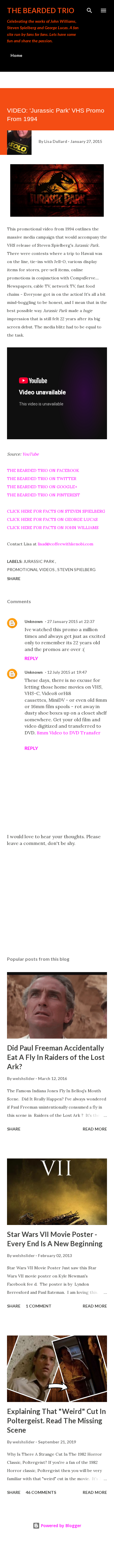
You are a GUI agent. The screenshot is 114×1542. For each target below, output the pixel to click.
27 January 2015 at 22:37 (70, 621)
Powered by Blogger (60, 1525)
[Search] (89, 10)
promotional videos (31, 569)
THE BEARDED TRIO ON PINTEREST (43, 495)
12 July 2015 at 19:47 (67, 672)
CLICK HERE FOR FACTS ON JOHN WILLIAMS (53, 527)
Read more (95, 1128)
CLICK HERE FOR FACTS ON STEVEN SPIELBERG (56, 511)
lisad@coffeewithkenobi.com (65, 544)
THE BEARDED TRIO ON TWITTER (41, 478)
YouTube (30, 454)
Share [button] (13, 578)
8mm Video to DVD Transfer (69, 733)
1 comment (38, 1305)
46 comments (41, 1492)
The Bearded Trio (40, 10)
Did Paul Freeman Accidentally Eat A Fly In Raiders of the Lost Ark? (56, 1057)
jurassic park (39, 561)
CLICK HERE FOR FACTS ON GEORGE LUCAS (52, 519)
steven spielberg (76, 569)
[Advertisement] (57, 896)
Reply (31, 658)
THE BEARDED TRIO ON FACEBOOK (43, 470)
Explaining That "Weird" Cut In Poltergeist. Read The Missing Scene (56, 1420)
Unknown (34, 621)
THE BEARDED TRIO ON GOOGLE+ (42, 486)
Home (16, 55)
